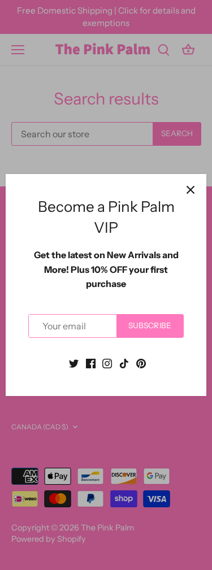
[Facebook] (91, 362)
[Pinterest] (141, 362)
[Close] (190, 189)
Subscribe (149, 325)
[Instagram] (107, 362)
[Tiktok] (124, 362)
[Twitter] (74, 362)
